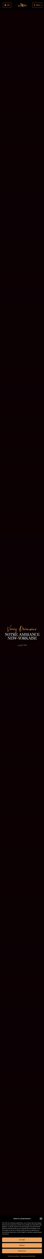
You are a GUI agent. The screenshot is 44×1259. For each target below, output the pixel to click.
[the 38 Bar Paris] (22, 4)
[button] (41, 1219)
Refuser (22, 1245)
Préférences (22, 1251)
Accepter (22, 1240)
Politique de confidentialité (27, 1256)
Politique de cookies (13, 1256)
